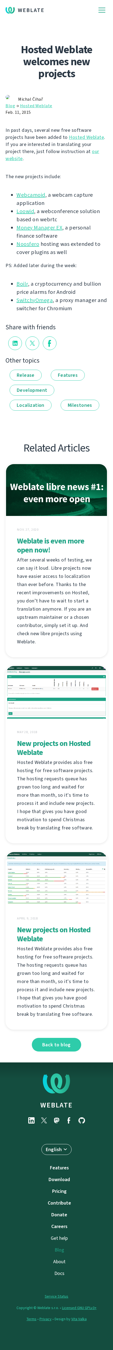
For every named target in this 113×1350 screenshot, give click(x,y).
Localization (30, 405)
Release (26, 375)
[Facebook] (69, 1120)
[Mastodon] (56, 1120)
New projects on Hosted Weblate (54, 747)
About (59, 1261)
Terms (31, 1319)
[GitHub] (82, 1120)
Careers (59, 1226)
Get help (59, 1238)
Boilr (22, 284)
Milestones (80, 405)
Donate (59, 1214)
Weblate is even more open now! (50, 545)
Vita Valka (79, 1319)
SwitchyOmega (34, 300)
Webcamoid (30, 195)
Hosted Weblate (36, 106)
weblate (56, 1105)
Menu (101, 10)
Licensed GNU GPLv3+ (79, 1307)
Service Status (56, 1296)
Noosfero (27, 244)
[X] (44, 1120)
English (54, 1149)
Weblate (31, 10)
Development (32, 390)
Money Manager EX (39, 227)
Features (68, 375)
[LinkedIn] (31, 1120)
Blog (10, 106)
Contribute (59, 1203)
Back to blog (56, 1044)
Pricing (59, 1191)
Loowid (25, 211)
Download (59, 1179)
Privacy (45, 1319)
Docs (59, 1273)
